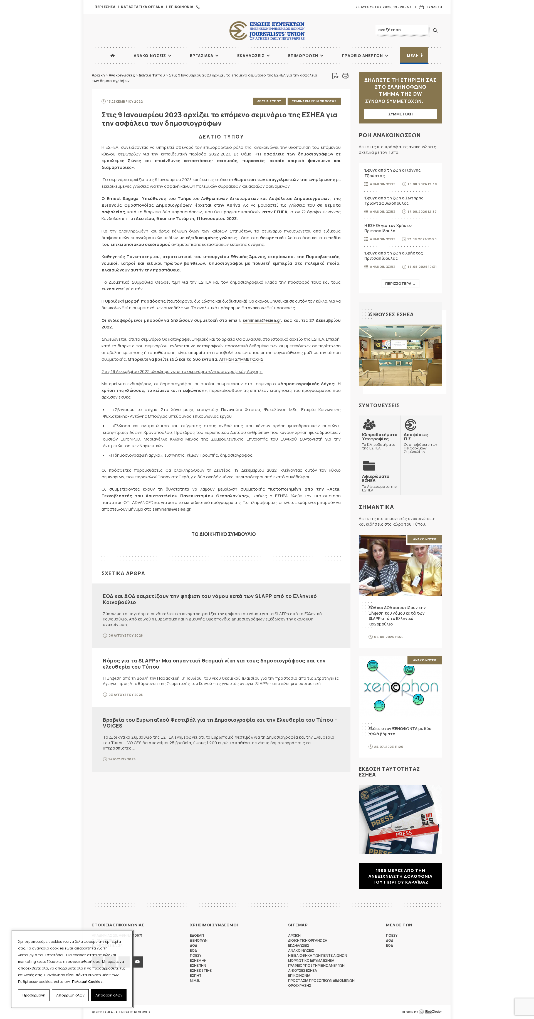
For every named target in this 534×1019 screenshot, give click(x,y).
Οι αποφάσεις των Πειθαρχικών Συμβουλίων (420, 443)
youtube (137, 962)
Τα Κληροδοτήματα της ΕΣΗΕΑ (379, 441)
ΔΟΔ (193, 945)
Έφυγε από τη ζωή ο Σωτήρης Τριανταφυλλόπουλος (393, 200)
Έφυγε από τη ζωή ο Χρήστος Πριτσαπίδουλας (393, 255)
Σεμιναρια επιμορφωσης (314, 101)
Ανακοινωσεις (150, 55)
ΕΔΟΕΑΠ (197, 935)
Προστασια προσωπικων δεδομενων (321, 980)
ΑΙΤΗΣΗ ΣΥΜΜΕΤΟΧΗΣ (241, 359)
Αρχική (98, 75)
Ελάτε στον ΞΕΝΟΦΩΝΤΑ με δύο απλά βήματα (400, 731)
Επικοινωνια (181, 6)
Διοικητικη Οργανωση (307, 940)
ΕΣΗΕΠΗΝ (198, 965)
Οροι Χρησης (299, 985)
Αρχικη (294, 935)
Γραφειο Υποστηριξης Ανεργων (316, 965)
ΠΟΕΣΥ (195, 955)
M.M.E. (195, 980)
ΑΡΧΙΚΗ (113, 55)
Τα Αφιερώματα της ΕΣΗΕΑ (379, 483)
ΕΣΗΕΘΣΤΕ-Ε (201, 970)
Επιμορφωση (303, 55)
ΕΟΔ (193, 950)
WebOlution (430, 1012)
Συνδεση (434, 7)
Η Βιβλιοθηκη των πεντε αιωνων (317, 955)
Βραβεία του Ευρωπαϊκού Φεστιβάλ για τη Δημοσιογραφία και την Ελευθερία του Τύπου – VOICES (220, 722)
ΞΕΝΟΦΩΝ (198, 940)
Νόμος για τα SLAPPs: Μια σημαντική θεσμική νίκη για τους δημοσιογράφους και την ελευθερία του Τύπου (214, 663)
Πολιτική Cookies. (87, 981)
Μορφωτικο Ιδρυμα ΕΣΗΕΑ (311, 960)
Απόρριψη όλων (70, 995)
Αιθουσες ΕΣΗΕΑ (391, 314)
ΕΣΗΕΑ (267, 30)
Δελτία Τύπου (152, 75)
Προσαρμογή (34, 995)
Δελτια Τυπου (269, 101)
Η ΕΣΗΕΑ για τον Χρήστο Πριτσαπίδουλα (388, 228)
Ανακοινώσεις (122, 75)
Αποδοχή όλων (108, 995)
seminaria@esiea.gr (262, 320)
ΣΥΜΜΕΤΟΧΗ (400, 114)
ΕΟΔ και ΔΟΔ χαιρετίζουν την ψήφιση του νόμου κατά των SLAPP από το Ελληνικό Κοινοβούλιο (210, 599)
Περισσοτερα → (400, 283)
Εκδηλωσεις (250, 55)
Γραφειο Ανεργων (362, 55)
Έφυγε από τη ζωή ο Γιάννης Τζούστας (392, 172)
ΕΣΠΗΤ (196, 975)
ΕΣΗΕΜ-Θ (198, 960)
